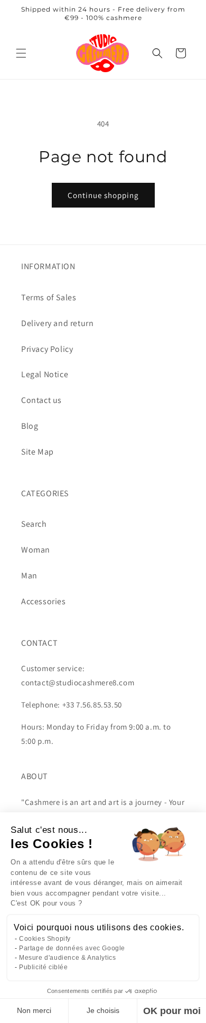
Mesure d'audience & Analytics (67, 957)
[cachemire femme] (102, 53)
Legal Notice (44, 374)
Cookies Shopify (45, 938)
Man (29, 575)
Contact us (41, 400)
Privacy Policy (47, 349)
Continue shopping (103, 195)
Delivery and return (57, 323)
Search (34, 523)
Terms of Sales (48, 297)
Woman (35, 549)
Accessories (43, 601)
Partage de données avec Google (72, 948)
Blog (29, 425)
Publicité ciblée (43, 967)
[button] (21, 53)
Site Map (37, 451)
